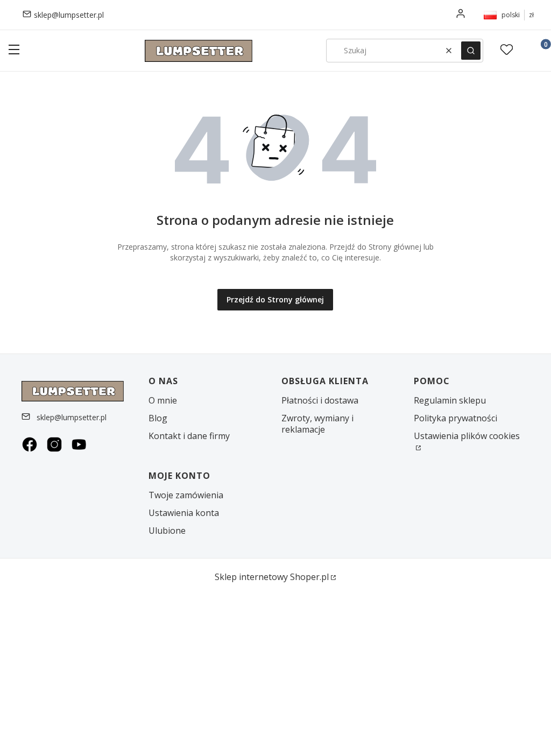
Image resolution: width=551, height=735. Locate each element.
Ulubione (167, 530)
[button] (14, 51)
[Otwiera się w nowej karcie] (30, 444)
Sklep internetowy (272, 576)
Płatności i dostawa (319, 400)
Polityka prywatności (455, 418)
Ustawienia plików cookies (467, 436)
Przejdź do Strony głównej (275, 299)
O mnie (163, 400)
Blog (158, 418)
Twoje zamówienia (186, 495)
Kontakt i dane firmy (189, 436)
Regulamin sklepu (450, 400)
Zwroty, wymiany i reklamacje (317, 423)
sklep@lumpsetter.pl (69, 15)
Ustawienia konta (184, 513)
